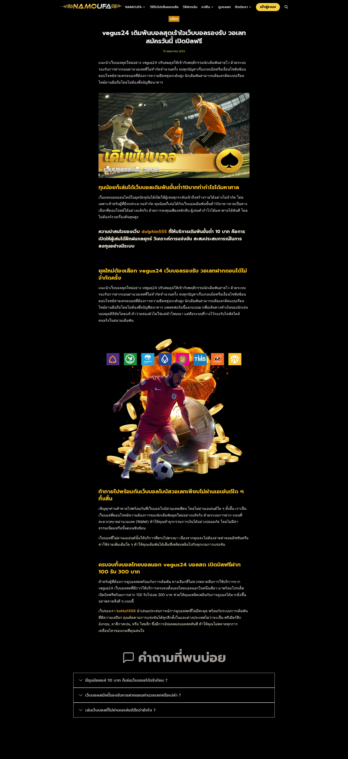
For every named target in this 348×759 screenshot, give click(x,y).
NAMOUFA (133, 7)
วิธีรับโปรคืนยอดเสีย (164, 7)
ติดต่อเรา (241, 7)
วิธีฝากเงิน (190, 7)
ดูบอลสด (224, 7)
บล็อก (174, 18)
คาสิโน (205, 7)
